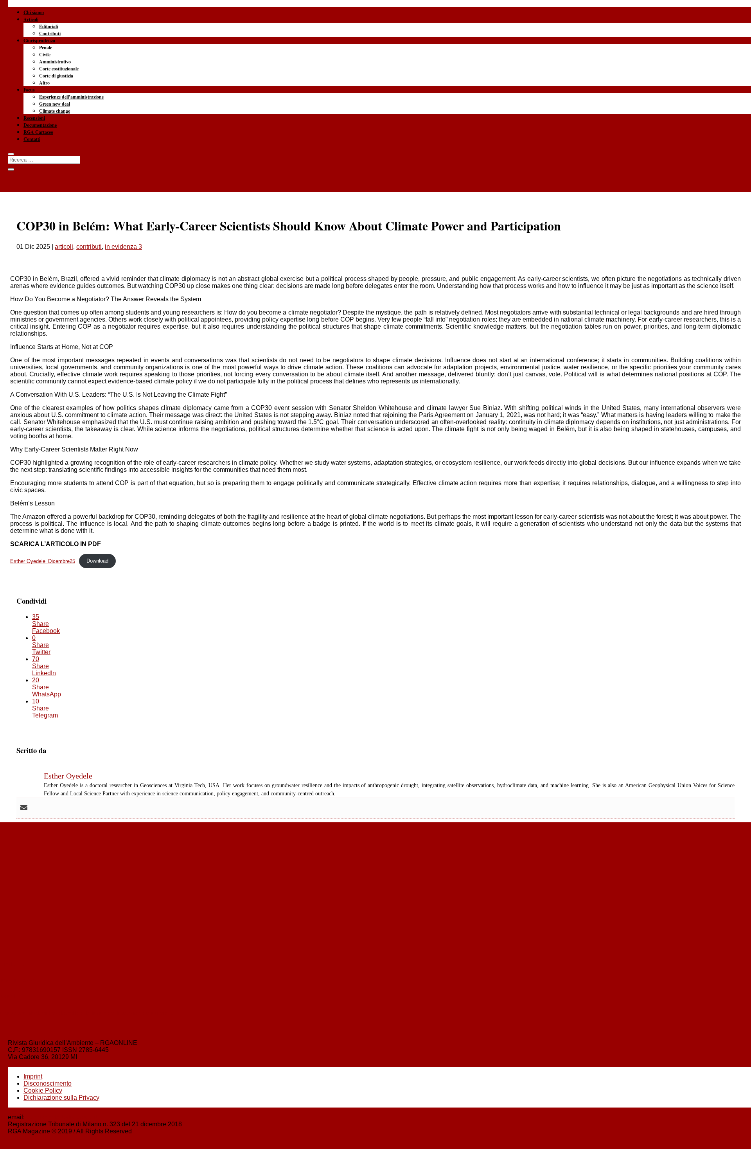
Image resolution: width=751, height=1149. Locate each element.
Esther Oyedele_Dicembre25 (42, 561)
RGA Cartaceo (38, 132)
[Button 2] (11, 169)
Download (97, 561)
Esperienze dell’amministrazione (71, 97)
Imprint (32, 1076)
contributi (89, 246)
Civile (44, 54)
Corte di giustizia (56, 75)
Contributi (50, 33)
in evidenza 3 (123, 246)
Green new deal (54, 104)
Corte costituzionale (59, 68)
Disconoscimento (47, 1083)
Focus (29, 89)
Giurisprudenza (39, 40)
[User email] (23, 808)
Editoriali (48, 26)
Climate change (54, 111)
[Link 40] (375, 39)
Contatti (31, 139)
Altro (44, 82)
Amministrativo (55, 61)
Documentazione (40, 125)
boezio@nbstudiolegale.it (61, 1117)
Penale (45, 47)
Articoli (30, 19)
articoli (64, 246)
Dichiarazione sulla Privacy (61, 1097)
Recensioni (34, 118)
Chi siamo (33, 12)
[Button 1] (11, 154)
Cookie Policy (42, 1090)
